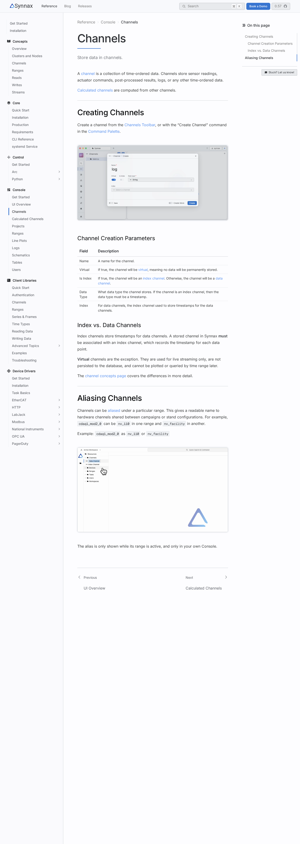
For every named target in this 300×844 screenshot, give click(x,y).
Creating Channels (259, 36)
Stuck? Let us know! (281, 72)
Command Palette (104, 131)
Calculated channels (95, 90)
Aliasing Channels (259, 58)
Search (214, 6)
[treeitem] (34, 23)
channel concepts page (105, 375)
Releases (85, 6)
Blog (67, 6)
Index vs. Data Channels (266, 50)
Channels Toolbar (139, 124)
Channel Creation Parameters (270, 43)
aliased (114, 410)
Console (108, 22)
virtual (143, 270)
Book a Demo (258, 6)
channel (88, 73)
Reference (49, 6)
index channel (153, 278)
